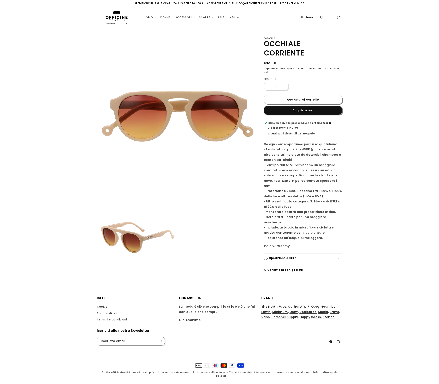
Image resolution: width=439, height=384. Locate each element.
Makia (323, 312)
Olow (293, 312)
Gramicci (328, 307)
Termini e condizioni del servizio (249, 372)
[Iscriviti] (160, 341)
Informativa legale (325, 372)
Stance (328, 317)
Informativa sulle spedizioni (292, 372)
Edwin (266, 312)
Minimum (280, 312)
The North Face (273, 307)
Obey (315, 307)
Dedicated (308, 312)
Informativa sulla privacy (209, 372)
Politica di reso (108, 313)
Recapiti (221, 375)
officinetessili (120, 372)
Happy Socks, (311, 317)
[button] (149, 17)
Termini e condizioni (112, 319)
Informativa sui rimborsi (173, 372)
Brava (334, 312)
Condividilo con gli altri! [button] (285, 270)
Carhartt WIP (299, 307)
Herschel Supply (284, 317)
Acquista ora (303, 110)
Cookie (102, 306)
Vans (265, 317)
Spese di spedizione (299, 68)
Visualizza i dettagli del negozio (291, 133)
